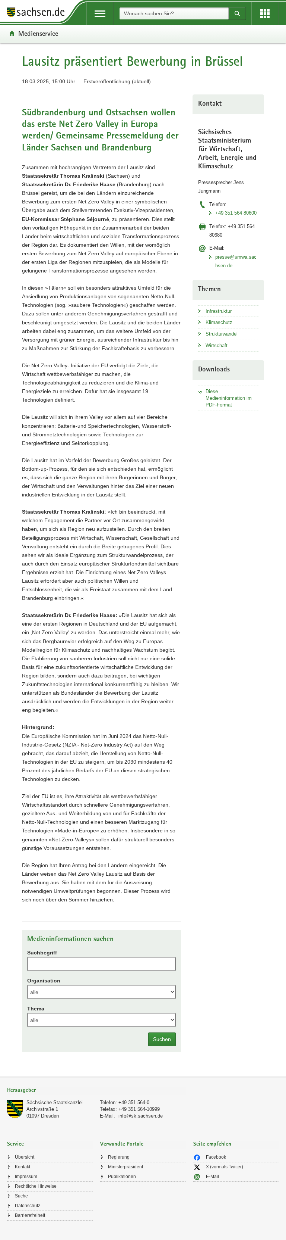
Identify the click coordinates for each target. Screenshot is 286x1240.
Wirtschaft (217, 345)
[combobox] (174, 13)
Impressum (26, 1176)
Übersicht (24, 1157)
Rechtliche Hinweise (36, 1186)
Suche (21, 1196)
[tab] (96, 1091)
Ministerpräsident (125, 1166)
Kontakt (22, 1166)
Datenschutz (27, 1205)
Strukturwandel (222, 334)
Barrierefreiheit (30, 1215)
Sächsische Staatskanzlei (54, 1102)
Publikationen (122, 1176)
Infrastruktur (219, 311)
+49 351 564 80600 (236, 213)
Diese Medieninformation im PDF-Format (229, 398)
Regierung (119, 1157)
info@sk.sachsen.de (140, 1116)
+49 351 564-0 (133, 1102)
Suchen (162, 1039)
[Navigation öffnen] (100, 13)
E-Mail (212, 1176)
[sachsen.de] (38, 13)
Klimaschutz (219, 322)
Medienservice (38, 33)
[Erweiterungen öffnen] (265, 13)
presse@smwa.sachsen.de (236, 261)
